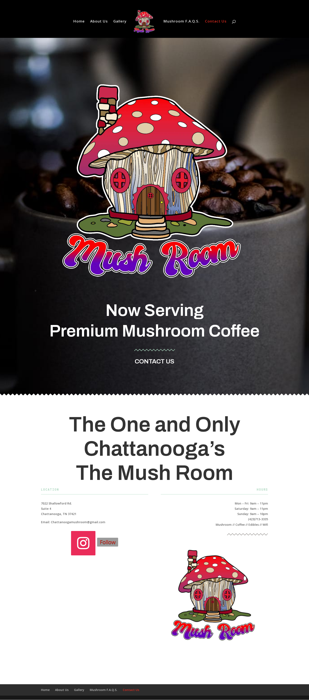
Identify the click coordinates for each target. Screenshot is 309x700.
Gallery (120, 22)
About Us (99, 22)
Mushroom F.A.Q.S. (181, 22)
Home (79, 22)
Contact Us (216, 22)
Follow (108, 542)
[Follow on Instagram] (83, 543)
